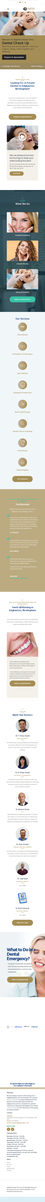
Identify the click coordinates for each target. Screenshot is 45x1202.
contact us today (12, 1108)
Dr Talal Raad (22, 878)
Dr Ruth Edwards (22, 908)
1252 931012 (15, 1121)
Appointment (11, 1169)
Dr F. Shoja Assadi (23, 735)
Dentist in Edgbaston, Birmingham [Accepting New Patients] (22, 1085)
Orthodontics (22, 335)
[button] (10, 66)
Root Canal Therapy (22, 412)
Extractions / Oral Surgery (22, 354)
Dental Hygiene (22, 470)
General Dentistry (22, 292)
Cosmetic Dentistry (22, 235)
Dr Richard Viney (22, 809)
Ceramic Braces (22, 264)
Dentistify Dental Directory (14, 1191)
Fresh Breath (23, 450)
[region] (22, 40)
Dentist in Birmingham (13, 1100)
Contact (9, 1171)
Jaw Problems (22, 373)
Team (8, 1167)
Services (9, 1164)
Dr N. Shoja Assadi (22, 772)
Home (8, 1162)
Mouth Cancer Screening (22, 431)
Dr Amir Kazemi (22, 844)
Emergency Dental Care (22, 393)
